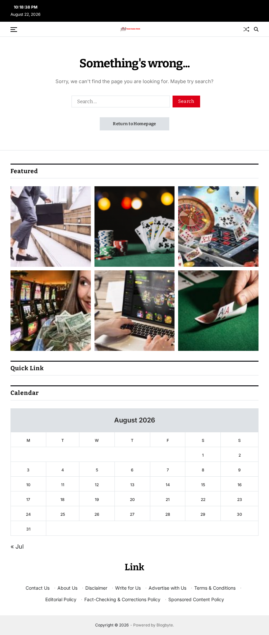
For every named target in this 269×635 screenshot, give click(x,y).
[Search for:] (119, 103)
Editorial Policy (60, 599)
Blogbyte (164, 625)
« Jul (17, 546)
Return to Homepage (134, 123)
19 (97, 499)
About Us (67, 588)
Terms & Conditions (215, 588)
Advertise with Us (167, 588)
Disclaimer (96, 588)
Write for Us (128, 588)
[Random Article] (246, 29)
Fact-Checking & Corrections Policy (122, 599)
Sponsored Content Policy (196, 599)
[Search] (256, 29)
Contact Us (38, 588)
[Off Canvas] (13, 29)
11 (62, 484)
